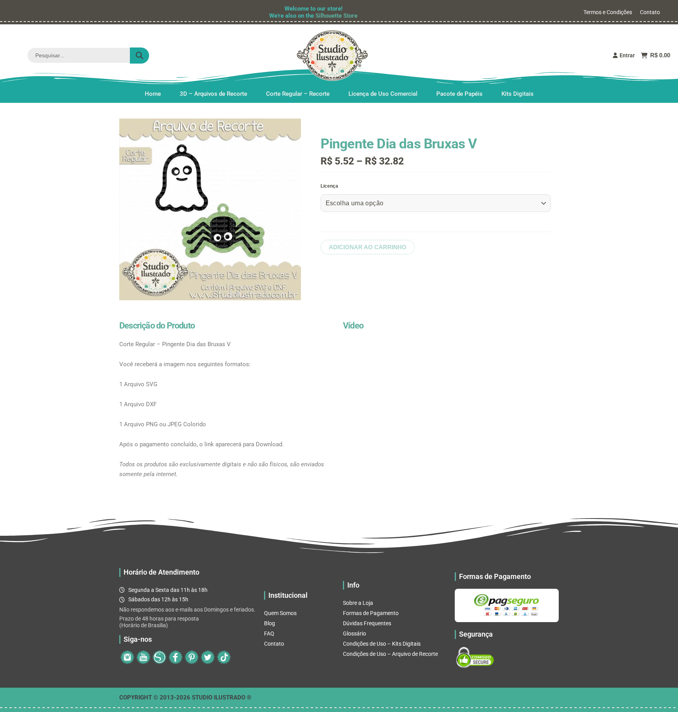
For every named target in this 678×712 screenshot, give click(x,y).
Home (153, 93)
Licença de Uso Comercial (382, 93)
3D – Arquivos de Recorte (213, 93)
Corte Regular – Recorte (298, 93)
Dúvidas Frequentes (367, 623)
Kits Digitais (517, 93)
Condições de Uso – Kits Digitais (382, 644)
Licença (329, 186)
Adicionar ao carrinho (367, 247)
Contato (650, 12)
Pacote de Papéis (459, 93)
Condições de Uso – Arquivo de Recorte (390, 654)
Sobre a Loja (358, 603)
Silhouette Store (336, 15)
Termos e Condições (607, 12)
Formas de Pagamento (371, 613)
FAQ (269, 633)
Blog (269, 623)
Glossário (354, 633)
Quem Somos (280, 613)
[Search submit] (139, 55)
